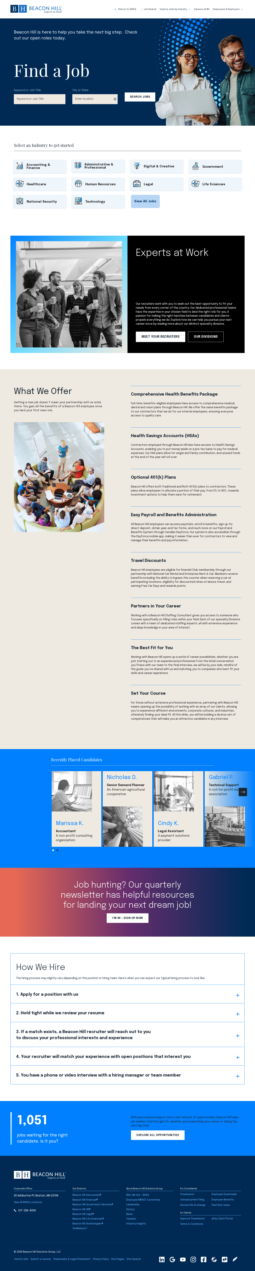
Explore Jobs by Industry (173, 9)
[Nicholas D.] (127, 826)
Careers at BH (201, 9)
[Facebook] (203, 1259)
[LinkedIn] (162, 1259)
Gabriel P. (221, 777)
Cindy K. (168, 823)
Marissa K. (70, 823)
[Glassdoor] (224, 1259)
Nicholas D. (122, 777)
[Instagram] (193, 1259)
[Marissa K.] (76, 791)
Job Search (150, 9)
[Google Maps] (172, 1259)
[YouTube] (183, 1259)
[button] (128, 9)
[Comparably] (214, 1259)
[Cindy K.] (178, 791)
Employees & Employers (226, 9)
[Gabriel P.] (229, 826)
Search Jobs (140, 96)
